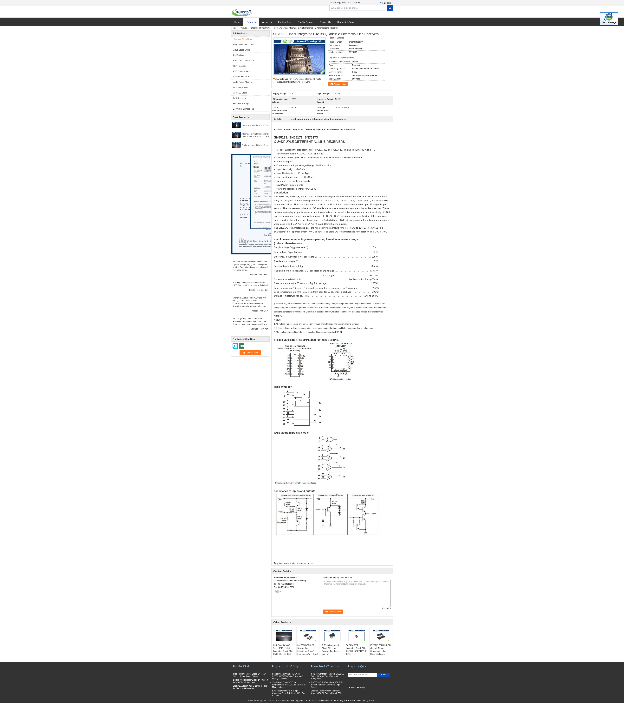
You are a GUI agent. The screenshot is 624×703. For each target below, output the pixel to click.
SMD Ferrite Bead (240, 87)
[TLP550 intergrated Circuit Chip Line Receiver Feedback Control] (332, 636)
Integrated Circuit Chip (261, 28)
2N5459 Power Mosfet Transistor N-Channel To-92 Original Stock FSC (327, 692)
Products (251, 22)
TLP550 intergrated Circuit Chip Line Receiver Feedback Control (330, 649)
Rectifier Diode (239, 55)
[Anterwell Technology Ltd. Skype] (276, 591)
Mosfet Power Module (242, 82)
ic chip (293, 563)
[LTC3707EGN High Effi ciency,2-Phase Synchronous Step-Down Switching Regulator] (381, 636)
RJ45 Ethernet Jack (241, 71)
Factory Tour (284, 22)
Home (237, 22)
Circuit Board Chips (241, 50)
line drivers (284, 563)
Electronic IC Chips (241, 103)
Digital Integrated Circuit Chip (255, 145)
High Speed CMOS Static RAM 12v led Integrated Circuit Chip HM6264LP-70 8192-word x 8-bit (283, 651)
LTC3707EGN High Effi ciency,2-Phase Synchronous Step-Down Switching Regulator (380, 651)
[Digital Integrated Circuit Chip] (236, 145)
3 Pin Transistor (239, 66)
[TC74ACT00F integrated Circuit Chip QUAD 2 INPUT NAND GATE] (356, 636)
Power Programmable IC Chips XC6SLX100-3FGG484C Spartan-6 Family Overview (287, 676)
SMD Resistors (239, 98)
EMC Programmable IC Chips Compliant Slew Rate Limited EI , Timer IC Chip (289, 693)
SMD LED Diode (240, 93)
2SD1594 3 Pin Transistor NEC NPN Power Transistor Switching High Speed (327, 684)
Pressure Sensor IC (241, 77)
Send (383, 674)
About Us (267, 22)
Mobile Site (355, 691)
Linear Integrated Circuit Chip (255, 125)
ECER (371, 700)
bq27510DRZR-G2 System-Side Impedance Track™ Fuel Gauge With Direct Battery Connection (307, 651)
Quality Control (305, 22)
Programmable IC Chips (243, 44)
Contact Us (325, 22)
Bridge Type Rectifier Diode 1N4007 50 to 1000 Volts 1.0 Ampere (250, 681)
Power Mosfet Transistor (243, 61)
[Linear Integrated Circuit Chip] (236, 125)
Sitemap (361, 687)
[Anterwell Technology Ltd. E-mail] (280, 591)
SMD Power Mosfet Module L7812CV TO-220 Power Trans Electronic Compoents (327, 676)
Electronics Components (243, 109)
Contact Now (340, 84)
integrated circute (305, 563)
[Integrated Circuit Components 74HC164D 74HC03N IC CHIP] (236, 135)
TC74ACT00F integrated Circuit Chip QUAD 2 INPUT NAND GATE (356, 649)
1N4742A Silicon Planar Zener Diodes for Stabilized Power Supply (250, 687)
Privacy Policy (254, 700)
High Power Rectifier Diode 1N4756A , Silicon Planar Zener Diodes (250, 675)
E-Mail (352, 687)
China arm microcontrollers (274, 700)
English (387, 3)
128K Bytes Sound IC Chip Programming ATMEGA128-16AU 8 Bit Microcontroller (289, 684)
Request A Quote (346, 22)
